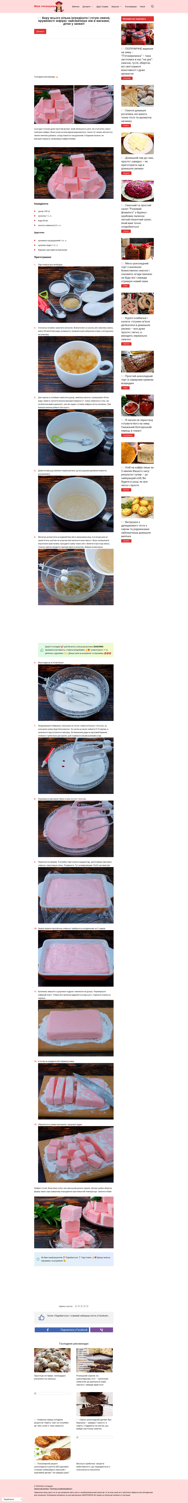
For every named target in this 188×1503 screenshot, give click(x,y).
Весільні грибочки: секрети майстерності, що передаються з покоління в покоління (93, 1466)
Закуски (115, 6)
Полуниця (126, 78)
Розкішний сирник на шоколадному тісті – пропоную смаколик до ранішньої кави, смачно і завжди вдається (92, 1380)
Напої (142, 6)
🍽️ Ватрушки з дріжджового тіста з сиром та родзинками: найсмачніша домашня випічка (136, 529)
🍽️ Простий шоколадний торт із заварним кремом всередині (137, 380)
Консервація (131, 6)
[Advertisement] (74, 57)
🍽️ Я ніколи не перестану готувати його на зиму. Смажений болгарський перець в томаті (137, 425)
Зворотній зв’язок (41, 1489)
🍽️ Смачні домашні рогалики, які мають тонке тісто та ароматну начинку (136, 116)
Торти (125, 286)
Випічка (75, 6)
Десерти (86, 6)
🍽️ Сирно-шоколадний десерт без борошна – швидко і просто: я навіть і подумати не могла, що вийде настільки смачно (93, 1424)
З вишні (126, 126)
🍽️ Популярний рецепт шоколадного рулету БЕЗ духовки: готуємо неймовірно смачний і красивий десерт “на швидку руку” (51, 1468)
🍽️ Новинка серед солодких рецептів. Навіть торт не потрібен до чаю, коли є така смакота (51, 1422)
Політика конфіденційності (61, 1489)
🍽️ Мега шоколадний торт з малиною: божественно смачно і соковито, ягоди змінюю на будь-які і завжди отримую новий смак (136, 272)
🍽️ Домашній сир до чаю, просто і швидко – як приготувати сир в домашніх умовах (137, 163)
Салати (126, 231)
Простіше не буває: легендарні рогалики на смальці (50, 1377)
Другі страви (102, 6)
